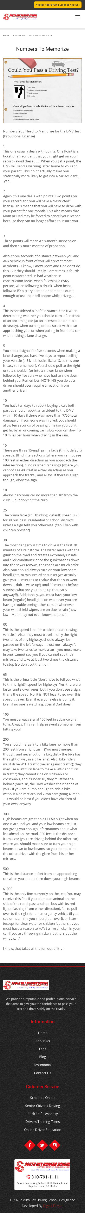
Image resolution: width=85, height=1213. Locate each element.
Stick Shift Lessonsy (43, 1114)
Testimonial (43, 1065)
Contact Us (42, 1073)
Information (19, 35)
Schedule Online (42, 1097)
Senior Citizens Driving (42, 1105)
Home (6, 35)
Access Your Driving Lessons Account (57, 5)
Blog (42, 1057)
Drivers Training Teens (42, 1121)
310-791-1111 (45, 1177)
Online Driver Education (42, 1129)
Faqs (42, 1049)
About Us (42, 1041)
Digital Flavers (53, 1205)
